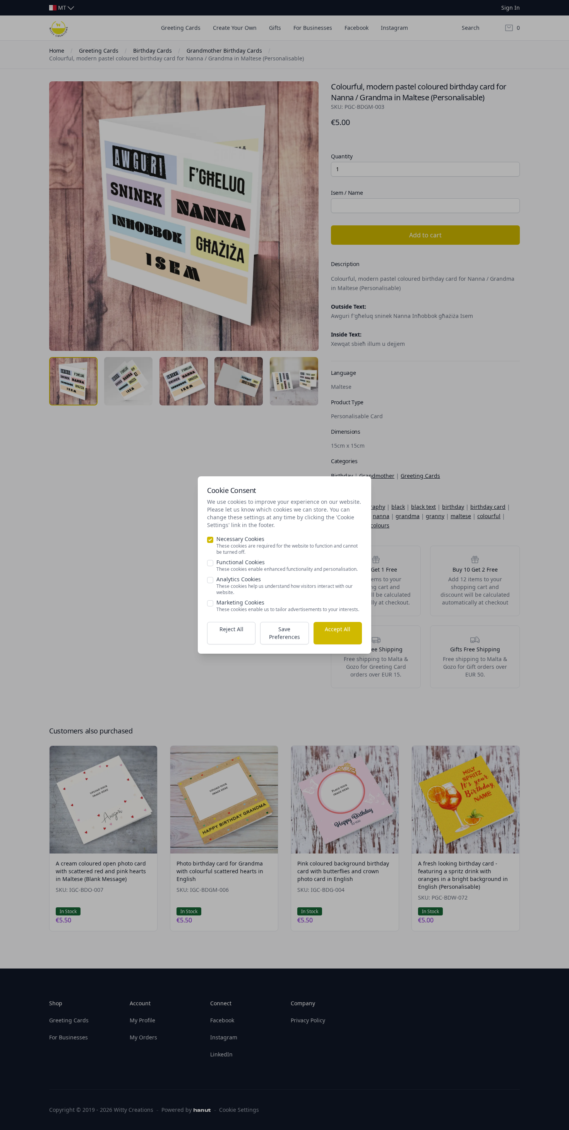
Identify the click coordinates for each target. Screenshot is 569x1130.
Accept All (337, 629)
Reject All (231, 629)
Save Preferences (284, 633)
